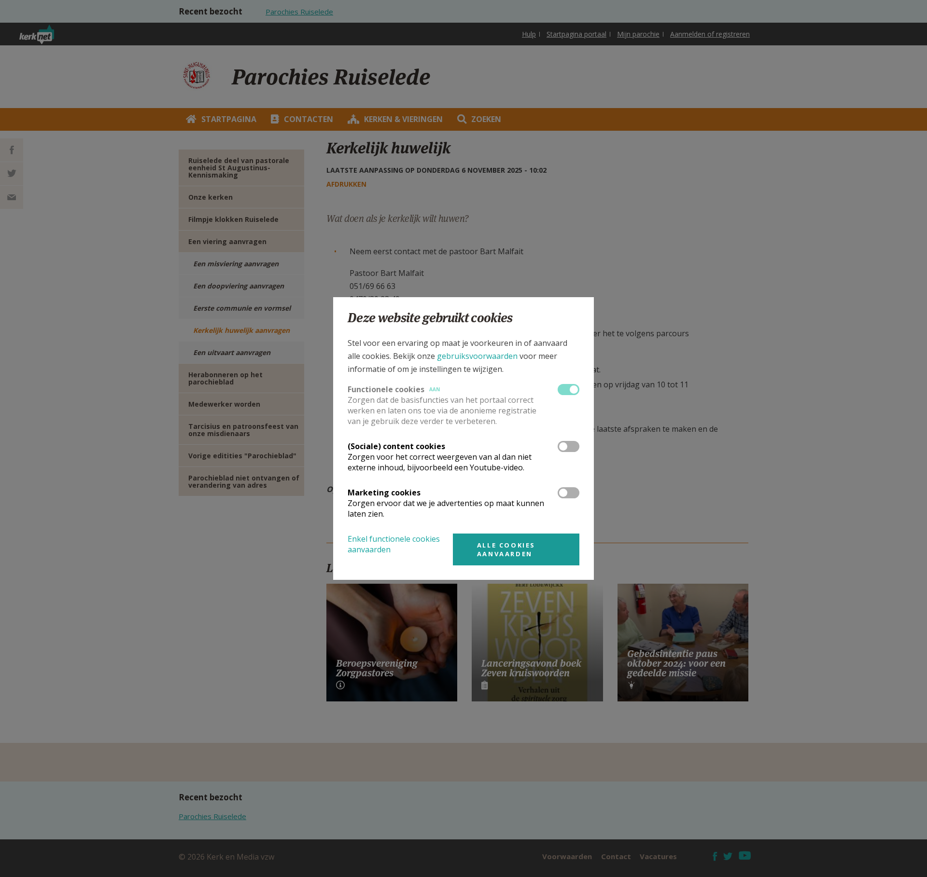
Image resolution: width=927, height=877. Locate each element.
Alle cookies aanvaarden (506, 549)
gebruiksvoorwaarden (477, 356)
